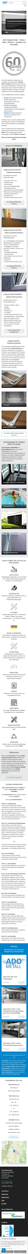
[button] (14, 1151)
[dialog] (14, 1245)
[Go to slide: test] (7, 32)
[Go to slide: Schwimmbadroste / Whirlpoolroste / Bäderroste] (19, 32)
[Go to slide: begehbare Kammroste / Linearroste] (14, 32)
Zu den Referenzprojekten (14, 777)
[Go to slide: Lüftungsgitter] (16, 32)
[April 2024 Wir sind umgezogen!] (14, 963)
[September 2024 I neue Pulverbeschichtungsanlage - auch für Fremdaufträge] (14, 995)
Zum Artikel (21, 982)
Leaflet (11, 1163)
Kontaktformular (14, 1137)
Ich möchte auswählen (6, 1248)
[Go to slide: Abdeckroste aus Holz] (9, 32)
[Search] (24, 2)
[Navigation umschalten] (25, 5)
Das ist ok (20, 1251)
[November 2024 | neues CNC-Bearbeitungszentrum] (14, 1029)
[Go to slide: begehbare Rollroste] (21, 32)
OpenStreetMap (17, 1163)
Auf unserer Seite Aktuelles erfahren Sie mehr (14, 1056)
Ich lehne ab (7, 1251)
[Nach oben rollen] (24, 1250)
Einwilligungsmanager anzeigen (4, 1250)
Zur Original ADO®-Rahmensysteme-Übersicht (14, 434)
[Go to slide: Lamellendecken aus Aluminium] (11, 32)
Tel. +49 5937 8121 (7, 1181)
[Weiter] (24, 22)
